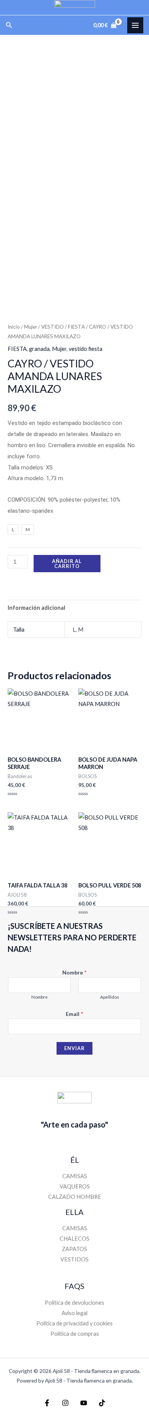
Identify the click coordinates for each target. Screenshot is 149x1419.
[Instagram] (65, 1402)
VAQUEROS (75, 1186)
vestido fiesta (85, 349)
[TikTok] (102, 1402)
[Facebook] (47, 1402)
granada (39, 349)
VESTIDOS (74, 1259)
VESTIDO (52, 327)
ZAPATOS (74, 1249)
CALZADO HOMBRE (74, 1196)
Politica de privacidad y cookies (74, 1323)
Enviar (74, 1048)
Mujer (30, 327)
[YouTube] (83, 1402)
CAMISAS (74, 1176)
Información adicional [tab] (36, 607)
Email (74, 1014)
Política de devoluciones (74, 1302)
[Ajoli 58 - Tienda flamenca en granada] (74, 7)
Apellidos (109, 996)
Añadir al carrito (67, 563)
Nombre (74, 972)
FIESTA (76, 327)
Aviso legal (74, 1313)
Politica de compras (74, 1333)
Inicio (14, 327)
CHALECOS (74, 1238)
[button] (9, 25)
